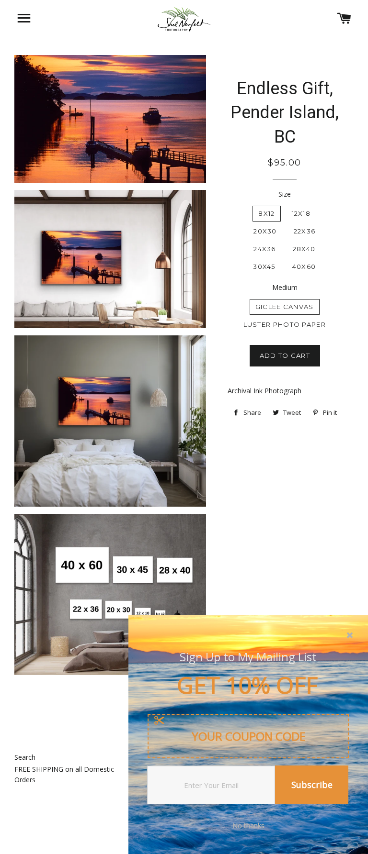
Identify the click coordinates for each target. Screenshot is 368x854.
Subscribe (312, 784)
